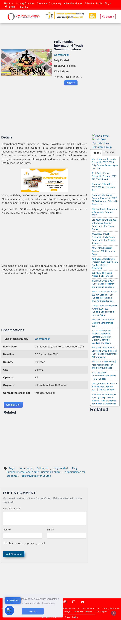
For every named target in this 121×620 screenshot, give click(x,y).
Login (12, 6)
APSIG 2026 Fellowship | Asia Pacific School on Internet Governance (104, 364)
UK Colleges (101, 611)
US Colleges (66, 611)
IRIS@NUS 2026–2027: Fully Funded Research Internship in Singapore (103, 283)
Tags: (12, 468)
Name (7, 529)
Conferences (61, 54)
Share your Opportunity (49, 3)
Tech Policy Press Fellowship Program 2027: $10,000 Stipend (104, 176)
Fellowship (43, 468)
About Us (8, 3)
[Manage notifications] (113, 613)
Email (51, 529)
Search (110, 16)
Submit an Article (93, 3)
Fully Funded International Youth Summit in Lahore (42, 470)
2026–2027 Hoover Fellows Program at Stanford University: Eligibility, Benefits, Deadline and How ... (102, 336)
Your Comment (12, 508)
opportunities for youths (36, 475)
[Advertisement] (44, 112)
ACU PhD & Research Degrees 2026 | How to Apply (103, 251)
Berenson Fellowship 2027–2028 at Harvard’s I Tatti (104, 187)
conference (25, 468)
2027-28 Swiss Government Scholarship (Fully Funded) (104, 375)
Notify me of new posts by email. (25, 543)
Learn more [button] (48, 603)
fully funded (61, 468)
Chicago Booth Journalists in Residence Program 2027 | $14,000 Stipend (104, 386)
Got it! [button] (32, 611)
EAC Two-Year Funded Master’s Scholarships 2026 (103, 322)
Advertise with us (73, 3)
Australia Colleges (83, 611)
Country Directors (25, 3)
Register (24, 7)
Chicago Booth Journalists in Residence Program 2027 (104, 212)
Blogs (108, 3)
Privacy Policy (71, 617)
